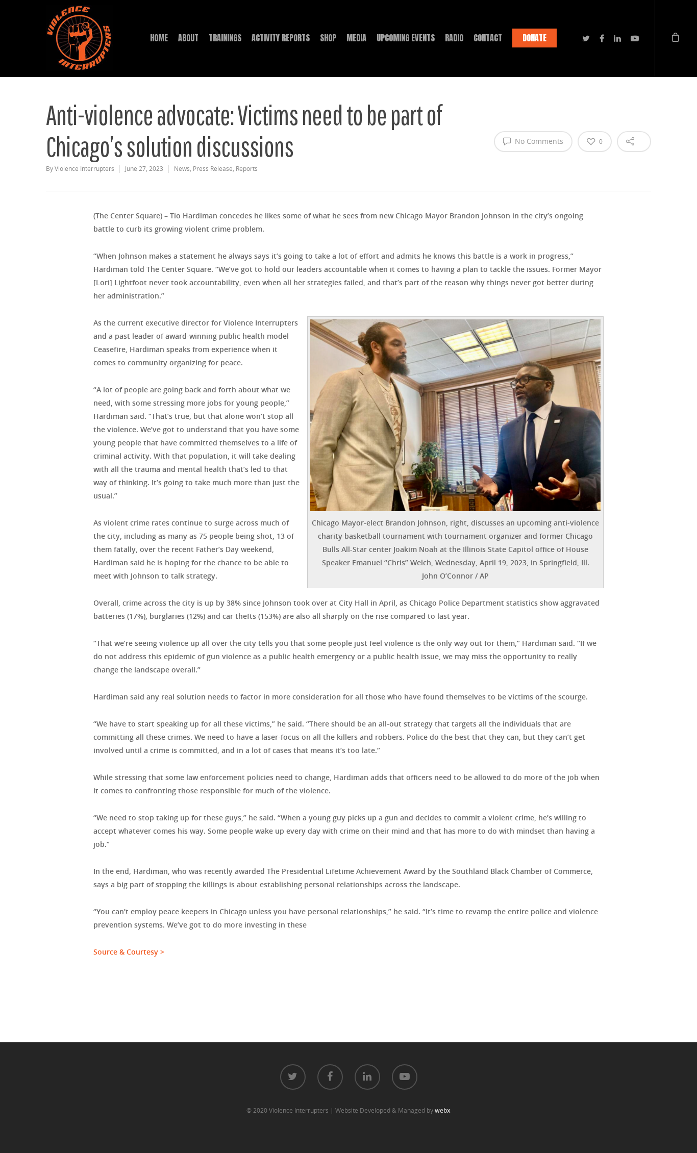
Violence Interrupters (84, 168)
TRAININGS (225, 38)
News (182, 168)
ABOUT (188, 38)
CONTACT (488, 38)
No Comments (538, 141)
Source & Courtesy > (128, 952)
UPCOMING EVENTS (406, 38)
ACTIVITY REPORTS (281, 38)
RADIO (454, 38)
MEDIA (356, 38)
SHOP (328, 38)
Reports (247, 168)
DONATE (534, 38)
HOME (159, 38)
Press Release (213, 168)
